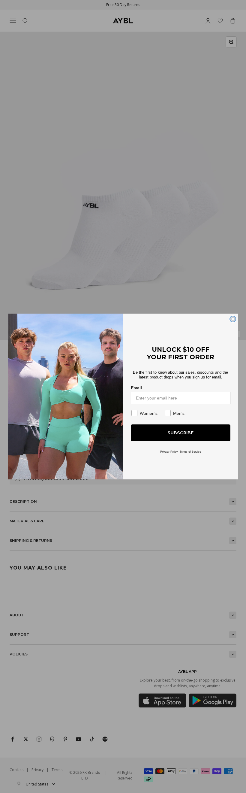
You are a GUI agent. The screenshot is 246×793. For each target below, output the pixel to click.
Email (136, 387)
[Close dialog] (233, 319)
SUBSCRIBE (180, 433)
